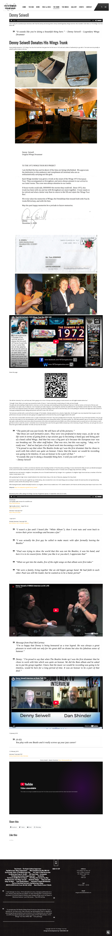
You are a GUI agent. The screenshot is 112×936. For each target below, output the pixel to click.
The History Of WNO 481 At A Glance (17, 878)
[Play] (11, 20)
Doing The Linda (45, 880)
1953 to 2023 (46, 7)
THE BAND (56, 7)
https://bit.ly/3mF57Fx (15, 508)
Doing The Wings (9, 881)
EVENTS (81, 7)
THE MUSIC (65, 7)
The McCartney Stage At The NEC (17, 874)
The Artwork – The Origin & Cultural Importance (27, 869)
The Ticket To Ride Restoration (41, 872)
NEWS (38, 7)
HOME (24, 7)
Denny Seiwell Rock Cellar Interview (18, 756)
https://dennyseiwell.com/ (65, 760)
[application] (56, 20)
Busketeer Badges (34, 880)
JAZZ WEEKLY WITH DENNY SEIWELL (19, 523)
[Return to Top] (56, 862)
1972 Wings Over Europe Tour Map (38, 878)
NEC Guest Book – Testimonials (38, 874)
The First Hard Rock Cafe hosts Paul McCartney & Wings (27, 883)
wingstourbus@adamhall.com (83, 892)
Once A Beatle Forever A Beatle (42, 885)
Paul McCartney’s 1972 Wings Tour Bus (15, 880)
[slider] (99, 20)
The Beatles (40, 876)
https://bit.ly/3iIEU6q (14, 503)
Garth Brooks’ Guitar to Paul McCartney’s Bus (17, 872)
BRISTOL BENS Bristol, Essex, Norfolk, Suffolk (19, 885)
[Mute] (96, 20)
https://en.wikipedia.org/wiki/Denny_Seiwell (26, 487)
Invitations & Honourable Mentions (40, 881)
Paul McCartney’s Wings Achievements (16, 871)
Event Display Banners (22, 881)
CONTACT (89, 7)
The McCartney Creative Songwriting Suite (23, 876)
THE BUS (31, 7)
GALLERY (74, 7)
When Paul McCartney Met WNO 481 (39, 871)
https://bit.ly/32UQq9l (14, 512)
